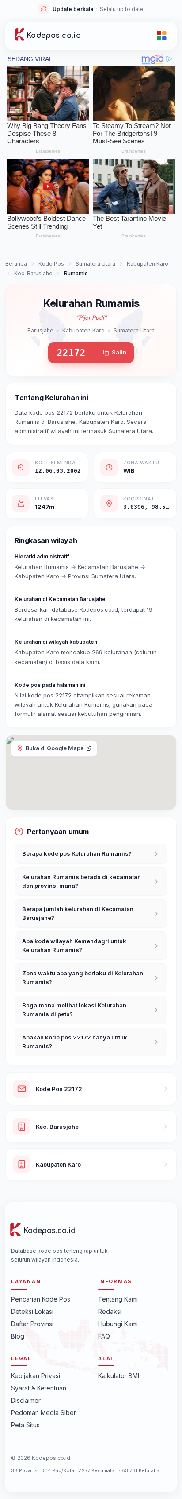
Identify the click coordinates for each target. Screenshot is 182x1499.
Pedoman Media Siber (43, 1412)
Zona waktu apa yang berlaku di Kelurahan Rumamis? (82, 977)
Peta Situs (25, 1425)
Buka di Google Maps (54, 748)
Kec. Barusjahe (33, 273)
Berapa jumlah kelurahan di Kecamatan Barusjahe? (77, 913)
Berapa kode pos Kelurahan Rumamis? (77, 853)
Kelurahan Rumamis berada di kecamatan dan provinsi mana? (81, 881)
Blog (17, 1336)
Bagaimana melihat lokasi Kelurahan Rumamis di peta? (74, 1010)
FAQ (104, 1336)
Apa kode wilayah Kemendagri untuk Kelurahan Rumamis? (74, 945)
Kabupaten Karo (147, 263)
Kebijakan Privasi (35, 1375)
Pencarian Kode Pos (40, 1299)
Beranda (16, 263)
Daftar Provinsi (32, 1324)
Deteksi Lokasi (32, 1311)
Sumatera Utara (95, 263)
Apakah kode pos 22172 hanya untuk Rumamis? (74, 1042)
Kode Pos (51, 263)
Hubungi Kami (118, 1324)
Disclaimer (26, 1400)
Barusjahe (40, 330)
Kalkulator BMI (118, 1375)
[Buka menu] (162, 36)
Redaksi (109, 1311)
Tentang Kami (118, 1299)
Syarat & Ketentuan (38, 1388)
